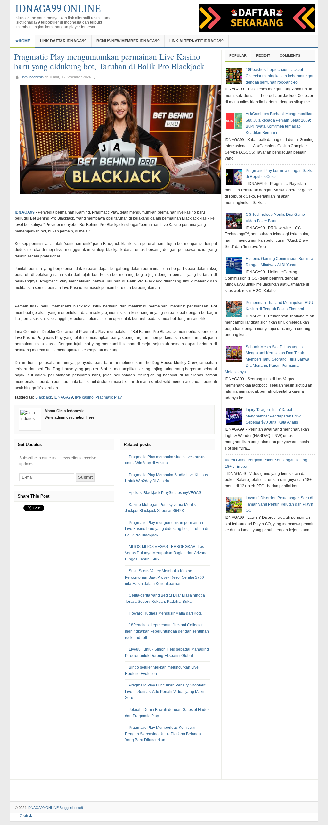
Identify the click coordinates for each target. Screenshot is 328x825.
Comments (290, 55)
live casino (84, 397)
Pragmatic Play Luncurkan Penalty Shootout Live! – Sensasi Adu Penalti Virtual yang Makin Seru (165, 691)
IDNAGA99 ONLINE (58, 8)
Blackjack (43, 397)
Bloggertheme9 (71, 808)
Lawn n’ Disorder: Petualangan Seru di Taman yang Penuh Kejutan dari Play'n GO (279, 504)
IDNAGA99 (63, 397)
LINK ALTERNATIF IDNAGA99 (196, 41)
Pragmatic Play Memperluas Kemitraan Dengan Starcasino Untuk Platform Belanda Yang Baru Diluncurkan (163, 733)
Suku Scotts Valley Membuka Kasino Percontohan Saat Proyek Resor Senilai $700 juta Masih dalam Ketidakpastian (164, 577)
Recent (263, 55)
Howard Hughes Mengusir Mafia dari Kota (165, 613)
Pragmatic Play (108, 397)
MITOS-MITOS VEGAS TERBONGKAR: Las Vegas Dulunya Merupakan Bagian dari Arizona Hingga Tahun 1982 (166, 552)
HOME (24, 41)
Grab (24, 816)
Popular (238, 55)
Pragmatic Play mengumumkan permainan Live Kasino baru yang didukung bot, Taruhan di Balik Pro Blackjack (166, 528)
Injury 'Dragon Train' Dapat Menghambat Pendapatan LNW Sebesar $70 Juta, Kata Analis (273, 416)
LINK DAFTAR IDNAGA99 (63, 41)
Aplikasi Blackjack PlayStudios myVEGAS (165, 493)
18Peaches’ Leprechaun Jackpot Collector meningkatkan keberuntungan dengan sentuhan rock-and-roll (167, 631)
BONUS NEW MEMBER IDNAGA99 (128, 41)
